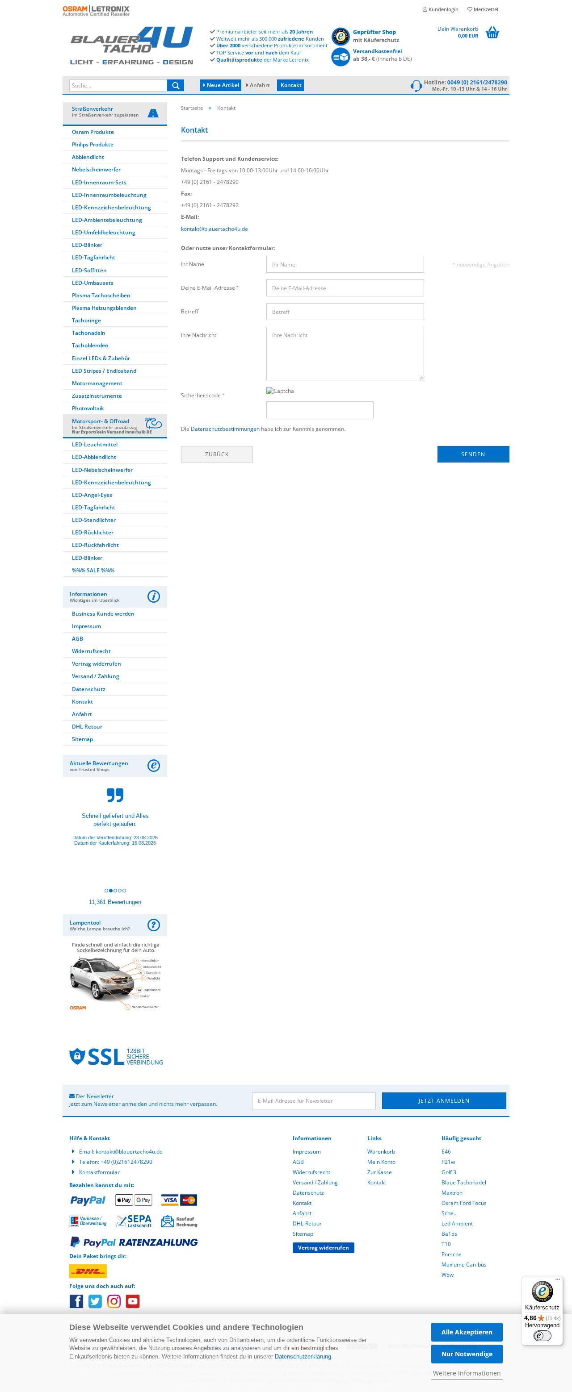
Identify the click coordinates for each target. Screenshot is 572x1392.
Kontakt (291, 85)
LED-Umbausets (93, 283)
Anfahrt (260, 85)
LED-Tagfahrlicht (93, 257)
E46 (446, 1151)
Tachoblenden (90, 345)
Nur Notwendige (467, 1354)
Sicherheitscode (201, 395)
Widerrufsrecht (91, 651)
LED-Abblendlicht (94, 457)
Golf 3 (449, 1172)
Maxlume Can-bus (464, 1264)
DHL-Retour (307, 1223)
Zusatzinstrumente (97, 396)
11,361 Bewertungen (115, 902)
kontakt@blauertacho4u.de (214, 229)
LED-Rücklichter (93, 532)
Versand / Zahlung (95, 676)
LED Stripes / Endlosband (104, 371)
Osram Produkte (93, 132)
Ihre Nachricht (198, 335)
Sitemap (82, 739)
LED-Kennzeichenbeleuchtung (111, 207)
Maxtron (452, 1192)
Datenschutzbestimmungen (225, 429)
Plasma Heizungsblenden (104, 308)
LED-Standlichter (94, 520)
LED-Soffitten (89, 270)
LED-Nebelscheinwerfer (102, 470)
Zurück (217, 454)
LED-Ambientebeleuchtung (107, 220)
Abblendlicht (88, 157)
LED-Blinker (87, 245)
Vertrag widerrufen (96, 663)
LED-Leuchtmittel (95, 444)
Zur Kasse (379, 1172)
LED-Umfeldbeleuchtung (103, 232)
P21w (448, 1162)
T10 (446, 1244)
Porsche (452, 1254)
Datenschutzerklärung (303, 1356)
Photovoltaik (88, 408)
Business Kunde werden (103, 613)
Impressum (86, 626)
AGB (77, 638)
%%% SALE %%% (93, 570)
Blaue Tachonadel (464, 1182)
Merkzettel (485, 9)
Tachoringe (86, 320)
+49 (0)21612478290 (126, 1162)
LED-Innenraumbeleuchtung (109, 195)
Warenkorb (381, 1151)
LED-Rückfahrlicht (95, 545)
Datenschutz (88, 689)
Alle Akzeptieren (467, 1332)
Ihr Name (192, 264)
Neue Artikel (222, 85)
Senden (473, 454)
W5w (448, 1275)
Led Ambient (457, 1223)
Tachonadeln (88, 333)
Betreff (189, 311)
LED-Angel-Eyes (92, 495)
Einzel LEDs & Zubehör (101, 358)
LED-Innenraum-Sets (99, 182)
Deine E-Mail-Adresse (208, 288)
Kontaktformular (99, 1172)
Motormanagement (97, 383)
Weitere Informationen (467, 1373)
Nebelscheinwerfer (96, 169)
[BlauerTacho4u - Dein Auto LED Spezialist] (136, 44)
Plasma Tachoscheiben (101, 295)
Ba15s (449, 1234)
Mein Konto (381, 1162)
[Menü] (557, 1281)
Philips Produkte (93, 144)
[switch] (542, 1335)
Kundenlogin (442, 9)
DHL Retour (87, 726)
